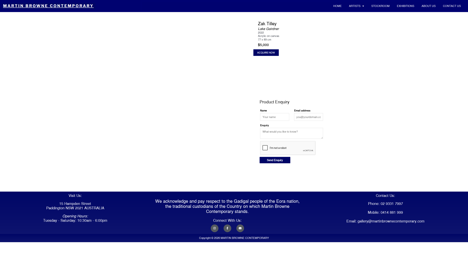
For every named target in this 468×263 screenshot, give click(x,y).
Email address (302, 110)
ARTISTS (355, 5)
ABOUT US (429, 5)
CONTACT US (452, 5)
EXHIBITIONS (405, 5)
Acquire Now (266, 52)
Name (263, 110)
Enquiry (264, 125)
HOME (337, 5)
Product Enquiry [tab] (268, 92)
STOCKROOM (380, 5)
